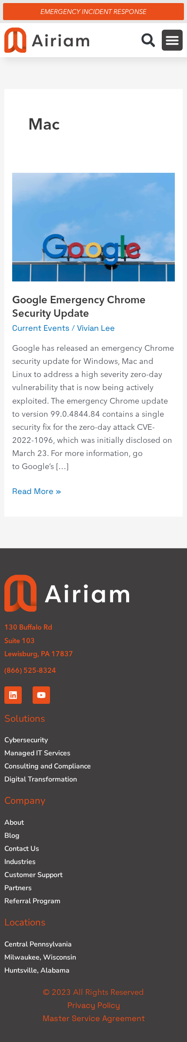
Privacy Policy (93, 1005)
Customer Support (33, 875)
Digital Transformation (40, 779)
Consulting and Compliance (47, 766)
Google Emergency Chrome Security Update (79, 306)
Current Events (41, 328)
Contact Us (21, 848)
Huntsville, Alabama (37, 970)
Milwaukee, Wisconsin (40, 957)
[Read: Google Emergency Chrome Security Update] (93, 226)
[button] (148, 40)
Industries (20, 862)
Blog (12, 835)
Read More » (36, 490)
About (14, 822)
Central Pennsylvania (38, 944)
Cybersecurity (26, 740)
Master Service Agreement (94, 1018)
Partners (18, 888)
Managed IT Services (37, 753)
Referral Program (32, 901)
